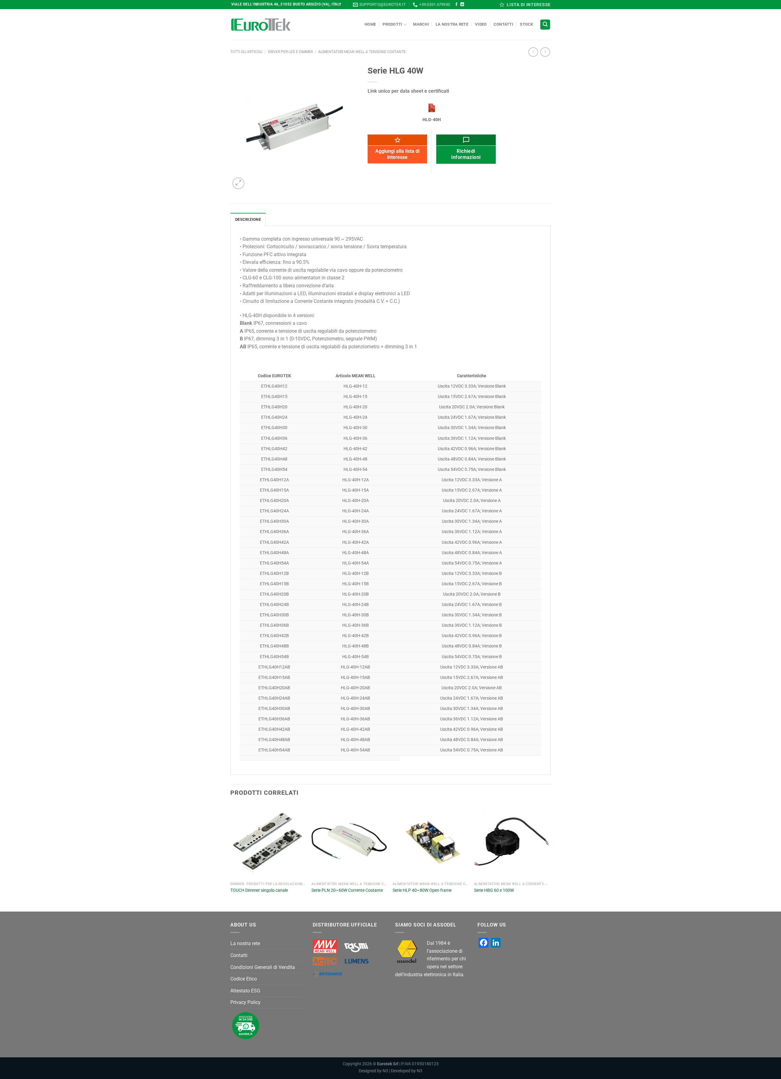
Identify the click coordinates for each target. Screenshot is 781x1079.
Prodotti (392, 24)
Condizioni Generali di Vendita (262, 967)
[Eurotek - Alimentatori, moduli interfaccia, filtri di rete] (260, 24)
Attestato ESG (245, 991)
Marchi (421, 24)
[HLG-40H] (431, 107)
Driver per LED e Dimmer (290, 52)
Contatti (503, 24)
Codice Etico (243, 979)
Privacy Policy (245, 1002)
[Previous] (230, 857)
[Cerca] (545, 25)
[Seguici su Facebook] (456, 4)
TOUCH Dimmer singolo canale (259, 890)
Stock (526, 24)
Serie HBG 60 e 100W (494, 890)
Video (481, 24)
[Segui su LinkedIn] (462, 4)
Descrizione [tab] (248, 219)
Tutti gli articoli (246, 52)
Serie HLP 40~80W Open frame (422, 890)
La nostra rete (452, 24)
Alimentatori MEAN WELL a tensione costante (362, 52)
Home (370, 24)
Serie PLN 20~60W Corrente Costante (347, 890)
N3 (385, 1071)
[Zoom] (238, 183)
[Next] (548, 857)
